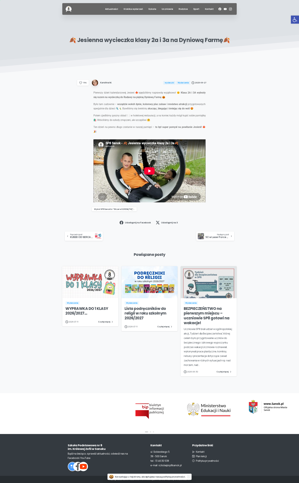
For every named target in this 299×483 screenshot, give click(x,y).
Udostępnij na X (169, 222)
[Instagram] (230, 9)
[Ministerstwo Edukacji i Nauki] (209, 409)
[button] (295, 20)
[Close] (188, 476)
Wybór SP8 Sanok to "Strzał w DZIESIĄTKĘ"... (114, 209)
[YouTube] (225, 9)
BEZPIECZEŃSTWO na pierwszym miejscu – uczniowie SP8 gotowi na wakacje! (207, 315)
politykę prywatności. (174, 476)
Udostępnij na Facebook (138, 222)
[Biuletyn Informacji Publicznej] (149, 410)
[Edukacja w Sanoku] (268, 407)
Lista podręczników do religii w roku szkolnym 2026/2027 (145, 313)
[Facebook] (219, 9)
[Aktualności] (72, 466)
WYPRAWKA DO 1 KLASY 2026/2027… (86, 311)
